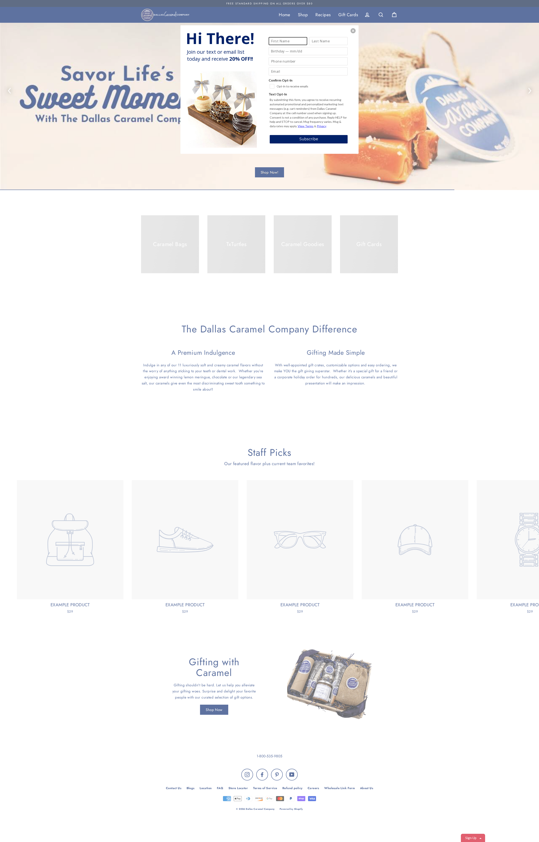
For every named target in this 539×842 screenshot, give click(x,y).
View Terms (306, 126)
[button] (353, 30)
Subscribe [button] (308, 139)
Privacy (321, 126)
